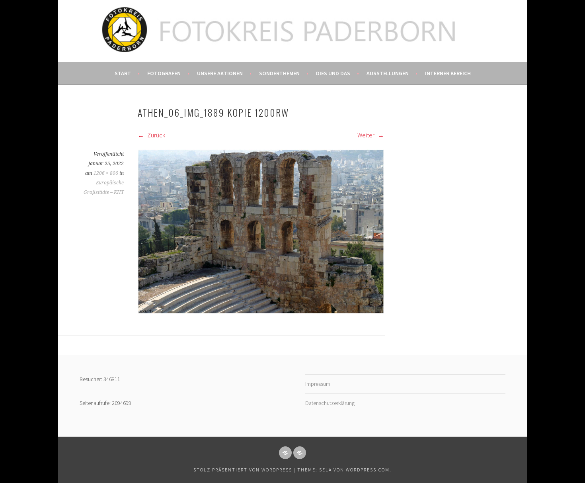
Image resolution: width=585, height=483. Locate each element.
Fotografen (164, 73)
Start (123, 73)
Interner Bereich (448, 73)
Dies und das (333, 73)
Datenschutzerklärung (330, 403)
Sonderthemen (279, 73)
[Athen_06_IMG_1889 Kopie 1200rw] (261, 311)
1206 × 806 (106, 173)
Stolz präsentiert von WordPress (242, 470)
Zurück (155, 135)
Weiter (366, 135)
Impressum (317, 383)
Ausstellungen (388, 73)
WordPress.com (368, 470)
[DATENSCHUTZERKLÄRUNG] (299, 452)
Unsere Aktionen (220, 73)
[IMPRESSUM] (285, 452)
